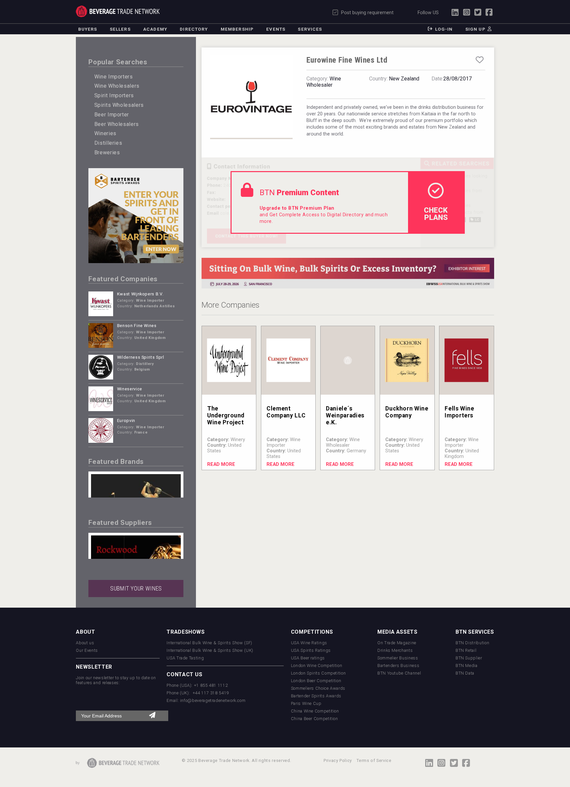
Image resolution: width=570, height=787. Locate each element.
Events (275, 29)
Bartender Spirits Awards (316, 695)
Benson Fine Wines (137, 325)
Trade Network (117, 11)
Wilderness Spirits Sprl (140, 357)
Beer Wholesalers (116, 124)
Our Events (87, 650)
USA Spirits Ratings (311, 650)
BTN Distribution (472, 642)
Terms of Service (374, 760)
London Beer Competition (316, 680)
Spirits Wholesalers (119, 105)
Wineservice (129, 388)
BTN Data (465, 673)
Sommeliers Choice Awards (318, 688)
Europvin (126, 420)
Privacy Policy (338, 760)
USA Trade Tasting (185, 657)
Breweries (107, 152)
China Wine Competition (315, 711)
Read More (221, 464)
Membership (237, 29)
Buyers (87, 29)
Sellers (120, 29)
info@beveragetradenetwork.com (213, 700)
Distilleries (108, 143)
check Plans (436, 214)
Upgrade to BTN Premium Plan (297, 208)
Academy (155, 29)
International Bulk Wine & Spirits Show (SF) (209, 642)
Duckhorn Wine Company (406, 412)
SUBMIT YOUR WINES (136, 588)
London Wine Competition (316, 665)
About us (85, 642)
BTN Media (467, 665)
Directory (194, 29)
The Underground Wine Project (225, 415)
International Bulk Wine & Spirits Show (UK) (210, 650)
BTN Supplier (469, 657)
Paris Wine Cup (306, 703)
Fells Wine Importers (459, 412)
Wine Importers (113, 77)
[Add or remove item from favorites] (479, 60)
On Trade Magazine (396, 642)
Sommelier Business (397, 657)
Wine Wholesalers (117, 86)
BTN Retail (466, 650)
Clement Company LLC (286, 412)
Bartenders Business (398, 665)
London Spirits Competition (318, 673)
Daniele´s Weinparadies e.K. (345, 415)
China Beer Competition (314, 718)
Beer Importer (111, 114)
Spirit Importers (114, 95)
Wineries (105, 133)
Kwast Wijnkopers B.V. (140, 293)
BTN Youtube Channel (399, 673)
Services (310, 29)
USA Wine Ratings (309, 642)
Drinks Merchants (395, 650)
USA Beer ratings (308, 657)
